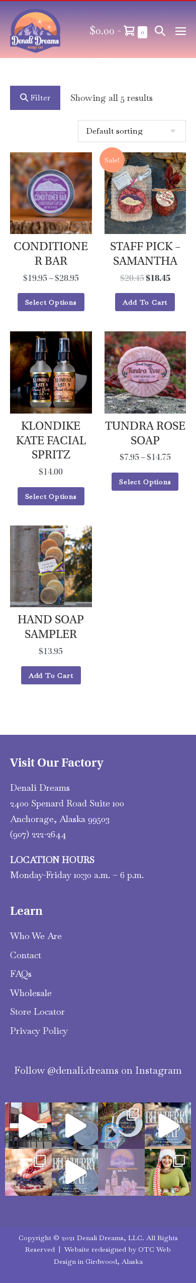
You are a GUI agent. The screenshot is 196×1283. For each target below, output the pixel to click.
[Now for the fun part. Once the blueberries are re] (75, 1125)
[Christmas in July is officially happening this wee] (168, 1172)
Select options (51, 302)
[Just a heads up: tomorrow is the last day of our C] (121, 1172)
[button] (160, 31)
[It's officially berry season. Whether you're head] (28, 1172)
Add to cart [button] (145, 302)
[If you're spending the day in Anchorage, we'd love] (28, 1125)
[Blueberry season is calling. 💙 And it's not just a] (121, 1125)
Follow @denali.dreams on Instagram (98, 1070)
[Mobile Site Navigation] (180, 31)
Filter (39, 97)
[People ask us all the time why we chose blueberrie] (75, 1172)
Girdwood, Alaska (114, 1261)
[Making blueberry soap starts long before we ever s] (168, 1125)
